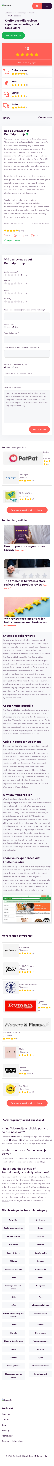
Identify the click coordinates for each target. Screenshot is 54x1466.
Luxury (13, 1324)
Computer (40, 1285)
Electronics (40, 1219)
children (33, 1161)
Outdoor (40, 1261)
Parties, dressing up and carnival (13, 1315)
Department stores (40, 1365)
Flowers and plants (40, 1305)
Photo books (40, 1332)
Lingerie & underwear (13, 1341)
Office (13, 1305)
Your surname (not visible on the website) (21, 347)
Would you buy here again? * (16, 364)
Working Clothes (14, 1365)
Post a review (39, 429)
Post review (7, 1435)
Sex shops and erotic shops (13, 1287)
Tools (13, 1277)
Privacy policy (41, 1456)
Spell (40, 1357)
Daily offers (13, 1219)
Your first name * (11, 333)
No (16, 327)
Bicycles (40, 1244)
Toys (40, 1297)
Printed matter (13, 1236)
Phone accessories (40, 1341)
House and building (13, 1269)
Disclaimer (28, 1456)
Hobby (40, 1277)
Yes (8, 327)
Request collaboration (12, 1441)
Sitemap (6, 1430)
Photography (40, 1269)
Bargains (41, 1349)
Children (33, 12)
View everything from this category (27, 510)
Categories (9, 12)
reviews (5, 1200)
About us (6, 1413)
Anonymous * (9, 324)
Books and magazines (13, 1228)
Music (13, 1349)
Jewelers (40, 1236)
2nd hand (13, 1357)
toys (43, 1161)
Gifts (13, 1297)
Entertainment (40, 1374)
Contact (5, 1419)
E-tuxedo (40, 1324)
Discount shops (40, 1313)
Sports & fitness (13, 1252)
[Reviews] (8, 6)
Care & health (41, 1252)
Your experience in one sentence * (18, 373)
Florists (13, 1332)
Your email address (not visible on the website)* (24, 309)
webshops (34, 1158)
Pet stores (13, 1244)
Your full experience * (13, 387)
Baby (40, 1228)
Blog (4, 1424)
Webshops (21, 12)
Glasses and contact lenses (13, 1375)
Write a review (46, 117)
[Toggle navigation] (47, 6)
